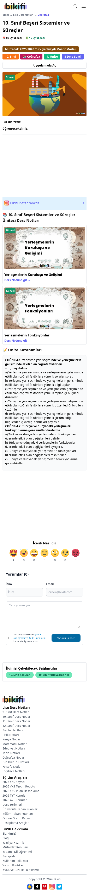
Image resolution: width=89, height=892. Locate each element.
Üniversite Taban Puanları (20, 809)
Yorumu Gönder (66, 637)
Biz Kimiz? (9, 833)
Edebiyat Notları (13, 748)
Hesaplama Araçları (16, 823)
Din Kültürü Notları (15, 762)
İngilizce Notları (13, 771)
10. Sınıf (10, 56)
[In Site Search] (76, 6)
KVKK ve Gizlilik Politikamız (20, 870)
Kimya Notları (11, 739)
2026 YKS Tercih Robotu (18, 786)
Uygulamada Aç (44, 65)
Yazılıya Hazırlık (13, 842)
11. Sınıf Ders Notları (16, 721)
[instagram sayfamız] (52, 886)
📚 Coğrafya (31, 56)
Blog (5, 838)
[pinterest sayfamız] (44, 886)
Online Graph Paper (16, 818)
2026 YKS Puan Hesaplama (20, 791)
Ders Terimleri (12, 804)
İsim (9, 584)
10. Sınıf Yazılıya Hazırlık (54, 675)
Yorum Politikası (13, 865)
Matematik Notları (15, 744)
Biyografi (8, 856)
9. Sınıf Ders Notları (16, 712)
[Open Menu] (83, 6)
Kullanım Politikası (15, 861)
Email (50, 584)
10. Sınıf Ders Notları (16, 717)
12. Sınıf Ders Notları (16, 726)
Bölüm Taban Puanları (17, 814)
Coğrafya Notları (13, 757)
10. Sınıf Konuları (19, 675)
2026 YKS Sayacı (13, 782)
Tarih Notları (11, 753)
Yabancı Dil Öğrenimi (17, 852)
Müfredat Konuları (15, 847)
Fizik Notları (10, 735)
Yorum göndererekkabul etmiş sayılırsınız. (29, 638)
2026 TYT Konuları (15, 795)
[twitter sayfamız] (59, 886)
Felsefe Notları (12, 766)
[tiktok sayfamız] (37, 886)
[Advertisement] (44, 165)
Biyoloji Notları (12, 730)
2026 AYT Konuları (15, 800)
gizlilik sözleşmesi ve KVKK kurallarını (29, 636)
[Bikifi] (15, 6)
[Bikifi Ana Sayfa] (13, 699)
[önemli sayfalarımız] (29, 886)
